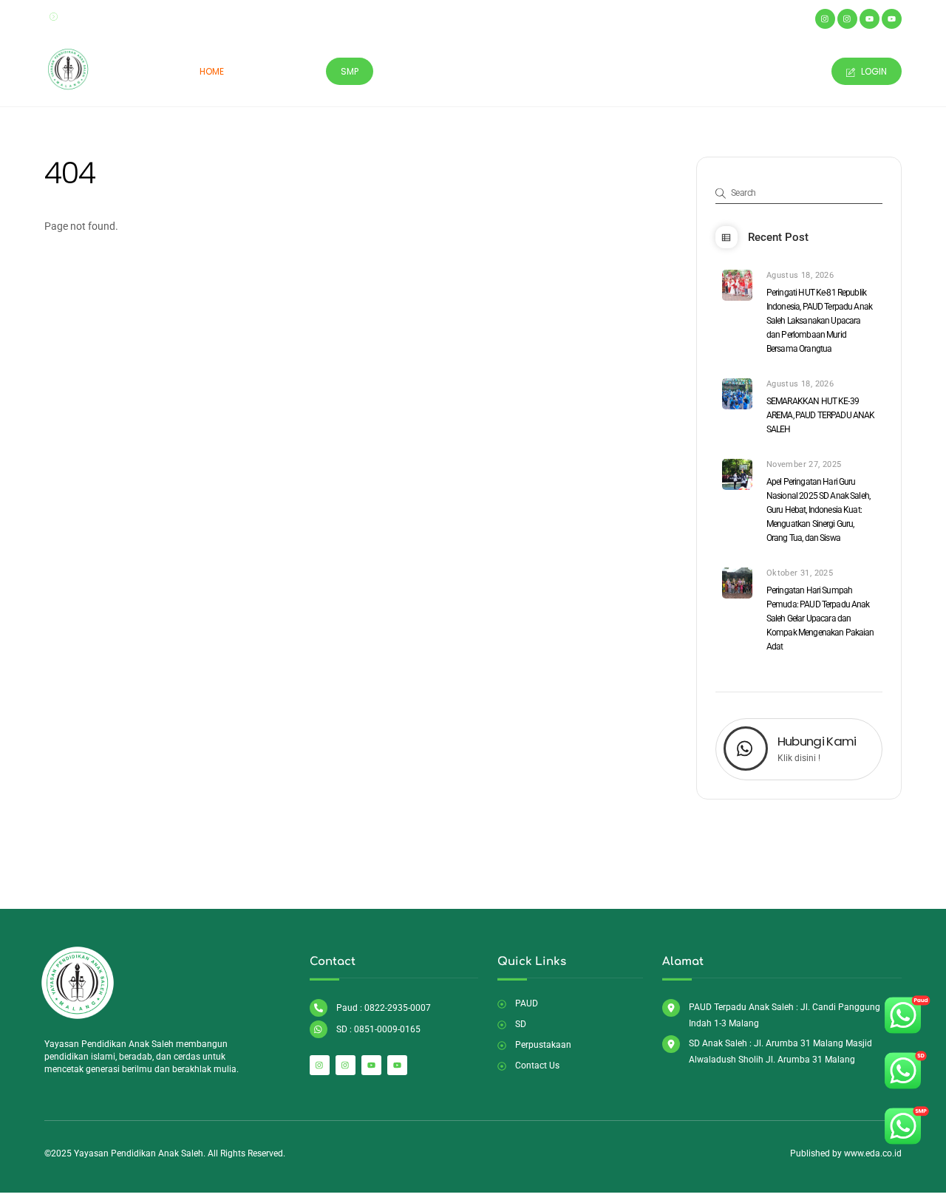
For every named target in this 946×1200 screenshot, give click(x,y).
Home (212, 71)
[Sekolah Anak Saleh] (68, 87)
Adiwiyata (561, 71)
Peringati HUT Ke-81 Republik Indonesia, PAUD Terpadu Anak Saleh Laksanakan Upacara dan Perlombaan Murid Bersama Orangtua (819, 320)
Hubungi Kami (817, 741)
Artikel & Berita (694, 71)
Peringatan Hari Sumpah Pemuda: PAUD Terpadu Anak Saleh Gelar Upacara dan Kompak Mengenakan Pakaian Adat (820, 618)
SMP (349, 71)
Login (873, 71)
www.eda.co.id (873, 1153)
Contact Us (784, 71)
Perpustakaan (481, 71)
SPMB (621, 71)
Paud (259, 71)
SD (301, 71)
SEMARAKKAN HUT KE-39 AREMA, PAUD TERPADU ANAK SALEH (820, 415)
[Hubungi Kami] (746, 750)
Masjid (408, 71)
